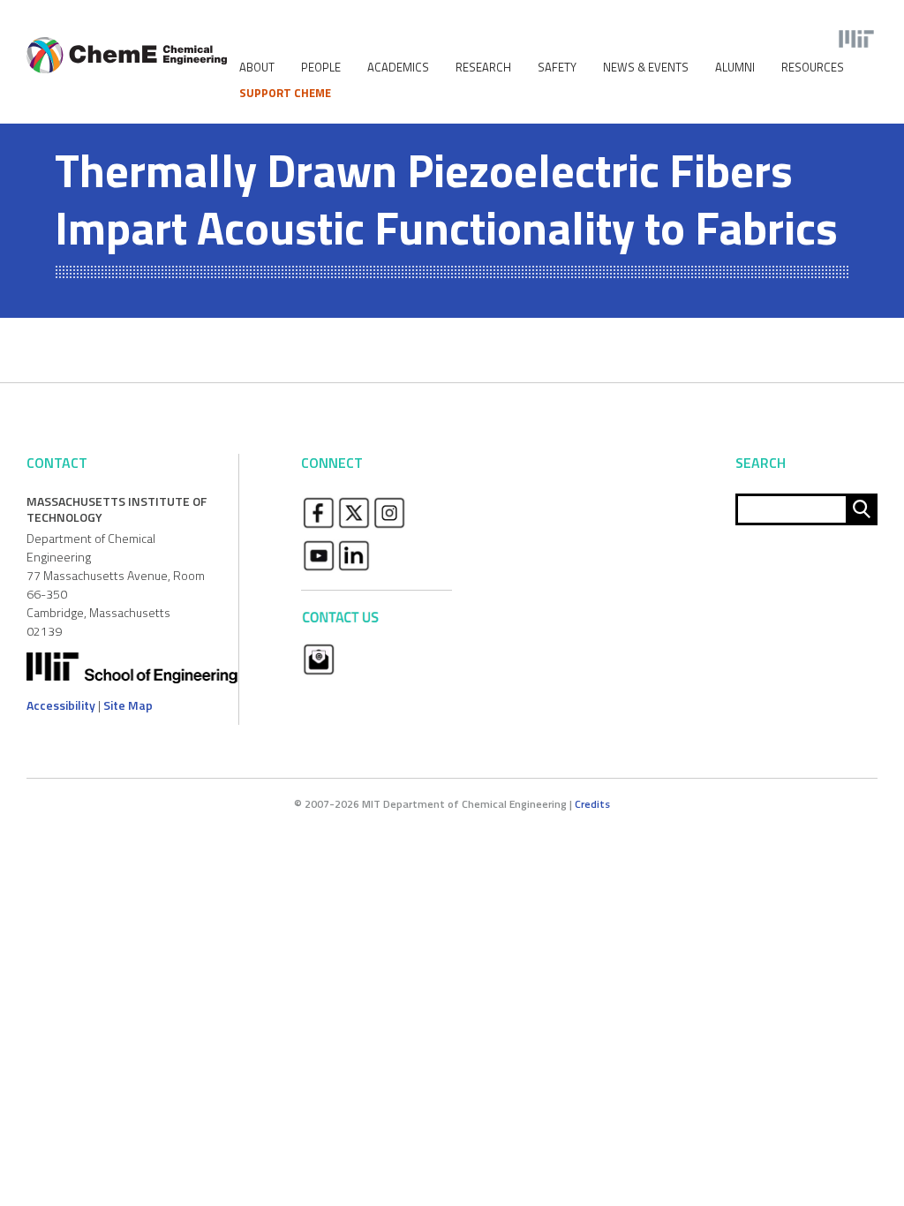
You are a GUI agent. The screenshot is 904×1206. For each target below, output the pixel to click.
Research (483, 67)
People (321, 67)
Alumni (735, 67)
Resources (812, 67)
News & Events (646, 67)
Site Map (128, 705)
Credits (592, 803)
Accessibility (60, 705)
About (257, 67)
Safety (557, 67)
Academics (398, 67)
